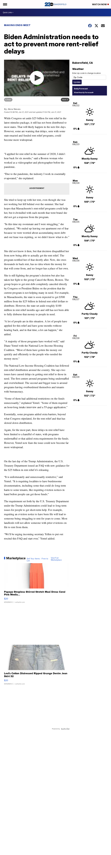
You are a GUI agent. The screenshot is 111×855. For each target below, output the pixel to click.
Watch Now (99, 4)
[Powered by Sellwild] (65, 729)
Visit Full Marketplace (56, 559)
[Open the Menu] (5, 4)
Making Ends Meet (17, 25)
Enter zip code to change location (86, 73)
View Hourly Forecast (83, 92)
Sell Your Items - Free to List (37, 560)
